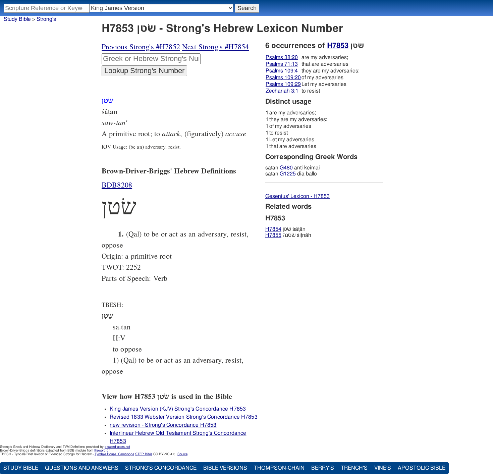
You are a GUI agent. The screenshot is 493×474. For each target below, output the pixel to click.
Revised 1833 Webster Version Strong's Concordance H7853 (184, 417)
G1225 (288, 173)
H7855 (273, 235)
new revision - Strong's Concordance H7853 (163, 425)
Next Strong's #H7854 (215, 46)
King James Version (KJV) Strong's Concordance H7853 (178, 409)
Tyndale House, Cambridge (114, 454)
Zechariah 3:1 (282, 91)
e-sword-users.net (117, 447)
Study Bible (17, 19)
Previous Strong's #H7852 (141, 46)
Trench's (354, 468)
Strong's (46, 19)
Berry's (322, 468)
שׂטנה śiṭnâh (288, 235)
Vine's (382, 468)
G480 (286, 167)
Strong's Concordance (161, 468)
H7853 (337, 45)
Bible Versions (225, 468)
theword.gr (102, 450)
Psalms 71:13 (282, 64)
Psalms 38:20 (282, 57)
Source (182, 454)
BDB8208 (117, 185)
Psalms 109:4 (282, 70)
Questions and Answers (81, 468)
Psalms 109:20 (283, 77)
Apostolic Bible (421, 468)
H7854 (273, 229)
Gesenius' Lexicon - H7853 (297, 196)
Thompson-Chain (279, 468)
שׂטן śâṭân (285, 229)
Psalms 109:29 (283, 84)
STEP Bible (143, 454)
